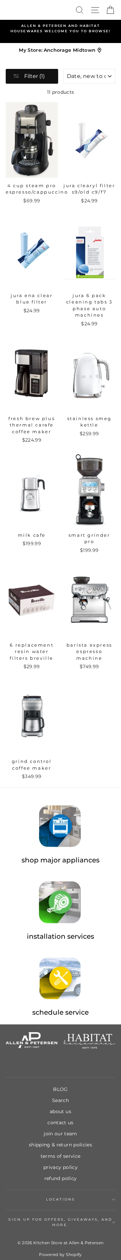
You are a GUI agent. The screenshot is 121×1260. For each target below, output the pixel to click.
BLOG (60, 1089)
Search (60, 1100)
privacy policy (60, 1167)
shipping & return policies (60, 1144)
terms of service (60, 1156)
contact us (60, 1122)
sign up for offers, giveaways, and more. (60, 1222)
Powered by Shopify (60, 1254)
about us (60, 1111)
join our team (60, 1133)
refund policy (60, 1178)
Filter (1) (34, 76)
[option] (60, 28)
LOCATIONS (60, 1199)
